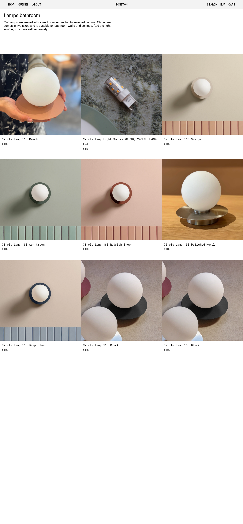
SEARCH (212, 4)
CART (231, 4)
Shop (11, 4)
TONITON (121, 4)
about (36, 4)
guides (23, 4)
